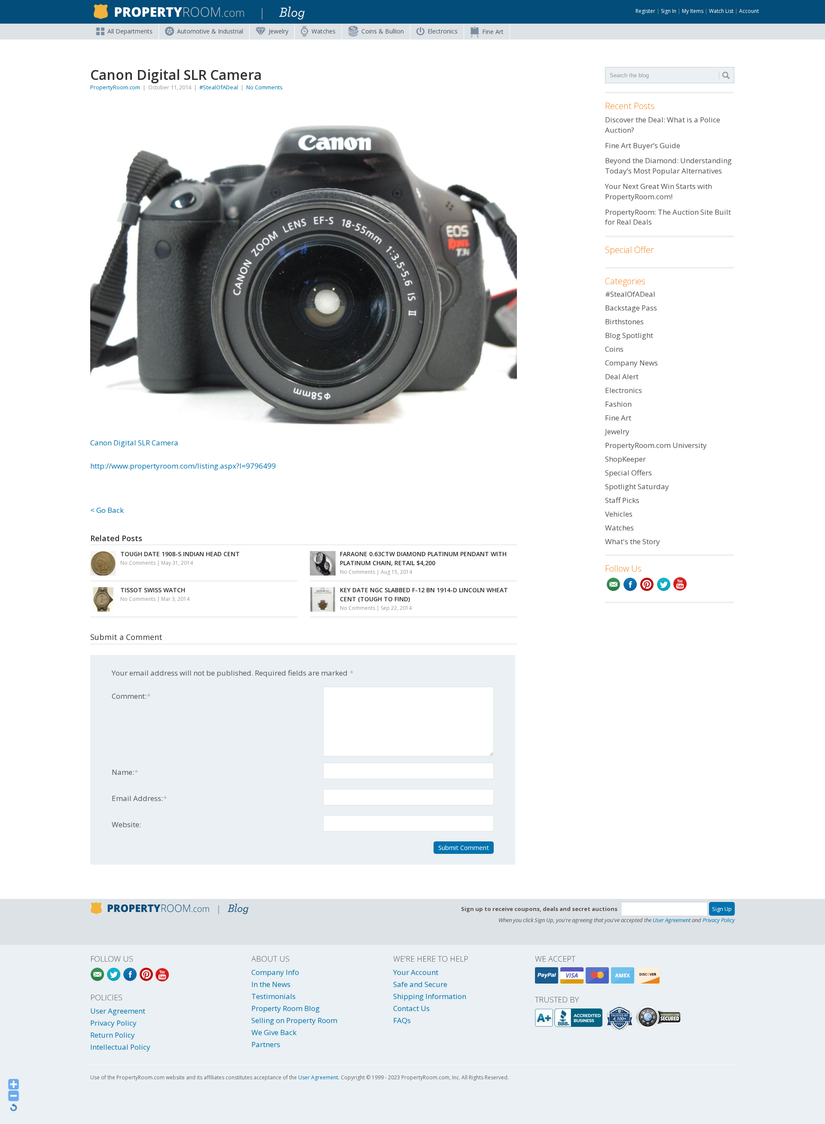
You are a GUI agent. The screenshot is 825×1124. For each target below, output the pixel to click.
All (130, 31)
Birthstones (624, 321)
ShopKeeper (625, 459)
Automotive (210, 31)
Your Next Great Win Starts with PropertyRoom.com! (658, 191)
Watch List (721, 11)
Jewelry (278, 31)
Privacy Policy (719, 920)
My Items (692, 11)
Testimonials (273, 996)
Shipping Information (429, 996)
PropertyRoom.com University (656, 445)
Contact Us (411, 1008)
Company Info (275, 972)
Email (613, 584)
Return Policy (112, 1035)
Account (749, 11)
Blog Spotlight (629, 335)
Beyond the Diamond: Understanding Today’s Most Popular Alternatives (668, 165)
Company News (631, 363)
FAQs (402, 1020)
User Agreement (672, 920)
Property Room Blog (285, 1008)
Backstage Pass (631, 308)
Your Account (415, 972)
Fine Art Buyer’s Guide (642, 145)
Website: (126, 824)
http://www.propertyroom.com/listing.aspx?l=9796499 (183, 466)
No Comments (264, 87)
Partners (265, 1044)
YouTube (680, 584)
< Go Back (107, 510)
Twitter (664, 584)
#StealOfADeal (218, 87)
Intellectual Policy (120, 1047)
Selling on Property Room (294, 1020)
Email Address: (139, 798)
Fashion (618, 404)
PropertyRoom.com (115, 87)
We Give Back (273, 1032)
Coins (382, 31)
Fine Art (493, 31)
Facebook (630, 584)
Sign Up (722, 909)
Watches (324, 31)
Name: (125, 772)
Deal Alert (622, 376)
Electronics (443, 31)
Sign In (668, 11)
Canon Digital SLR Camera (134, 443)
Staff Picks (622, 500)
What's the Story (632, 541)
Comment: (131, 696)
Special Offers (628, 473)
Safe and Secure (420, 984)
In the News (270, 984)
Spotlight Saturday (637, 486)
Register (645, 11)
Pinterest (647, 584)
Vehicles (618, 514)
